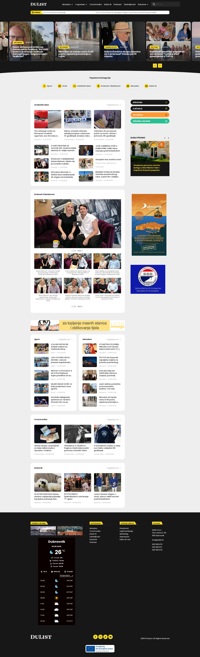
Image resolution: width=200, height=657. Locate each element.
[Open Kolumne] (148, 4)
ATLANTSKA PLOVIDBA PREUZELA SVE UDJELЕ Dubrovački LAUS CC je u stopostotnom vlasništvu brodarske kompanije (109, 350)
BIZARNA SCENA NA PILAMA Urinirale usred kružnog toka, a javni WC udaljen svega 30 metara (107, 176)
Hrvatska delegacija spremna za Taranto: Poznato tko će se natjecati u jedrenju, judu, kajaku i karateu (61, 402)
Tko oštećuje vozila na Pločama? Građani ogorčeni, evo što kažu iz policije (46, 135)
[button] (155, 66)
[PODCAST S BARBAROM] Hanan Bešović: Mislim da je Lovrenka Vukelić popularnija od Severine (63, 162)
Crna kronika (69, 139)
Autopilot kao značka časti (108, 159)
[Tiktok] (105, 637)
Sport (53, 353)
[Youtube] (110, 637)
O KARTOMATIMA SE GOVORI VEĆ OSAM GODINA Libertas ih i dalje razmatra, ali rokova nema (63, 149)
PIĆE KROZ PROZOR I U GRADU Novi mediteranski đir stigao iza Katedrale (63, 174)
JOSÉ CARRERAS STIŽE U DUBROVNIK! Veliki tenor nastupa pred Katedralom (107, 148)
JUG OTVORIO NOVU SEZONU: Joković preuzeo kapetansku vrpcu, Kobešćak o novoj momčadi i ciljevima (60, 363)
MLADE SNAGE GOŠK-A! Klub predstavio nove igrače (61, 386)
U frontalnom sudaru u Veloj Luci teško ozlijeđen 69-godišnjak (107, 448)
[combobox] (165, 4)
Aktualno (37, 139)
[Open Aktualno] (72, 4)
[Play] (78, 223)
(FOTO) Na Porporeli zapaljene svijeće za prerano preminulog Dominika (108, 361)
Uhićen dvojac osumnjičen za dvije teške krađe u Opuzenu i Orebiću (46, 448)
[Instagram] (100, 637)
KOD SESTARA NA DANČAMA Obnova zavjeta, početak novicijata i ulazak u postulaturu (108, 375)
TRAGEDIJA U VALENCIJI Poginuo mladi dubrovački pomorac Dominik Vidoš (76, 448)
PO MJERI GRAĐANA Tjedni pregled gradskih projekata (147, 166)
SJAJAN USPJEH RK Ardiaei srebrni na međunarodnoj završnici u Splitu (59, 348)
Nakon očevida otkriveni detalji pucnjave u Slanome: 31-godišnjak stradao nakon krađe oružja (77, 135)
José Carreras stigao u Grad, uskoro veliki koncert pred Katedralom (106, 496)
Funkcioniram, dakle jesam (105, 163)
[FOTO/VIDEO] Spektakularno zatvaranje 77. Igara (76, 496)
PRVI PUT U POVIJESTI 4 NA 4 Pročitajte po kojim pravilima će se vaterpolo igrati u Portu (62, 374)
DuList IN (54, 180)
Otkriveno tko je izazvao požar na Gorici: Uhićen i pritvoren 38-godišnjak (105, 133)
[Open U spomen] (86, 4)
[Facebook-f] (95, 637)
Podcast (54, 167)
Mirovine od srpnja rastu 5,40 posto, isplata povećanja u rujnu (108, 401)
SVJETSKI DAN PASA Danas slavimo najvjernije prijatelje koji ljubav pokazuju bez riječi (47, 498)
